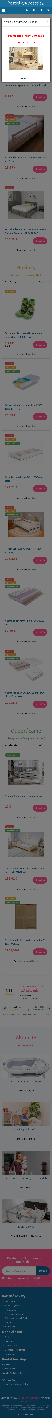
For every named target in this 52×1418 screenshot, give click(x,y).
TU (29, 78)
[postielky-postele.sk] (26, 3)
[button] (34, 10)
